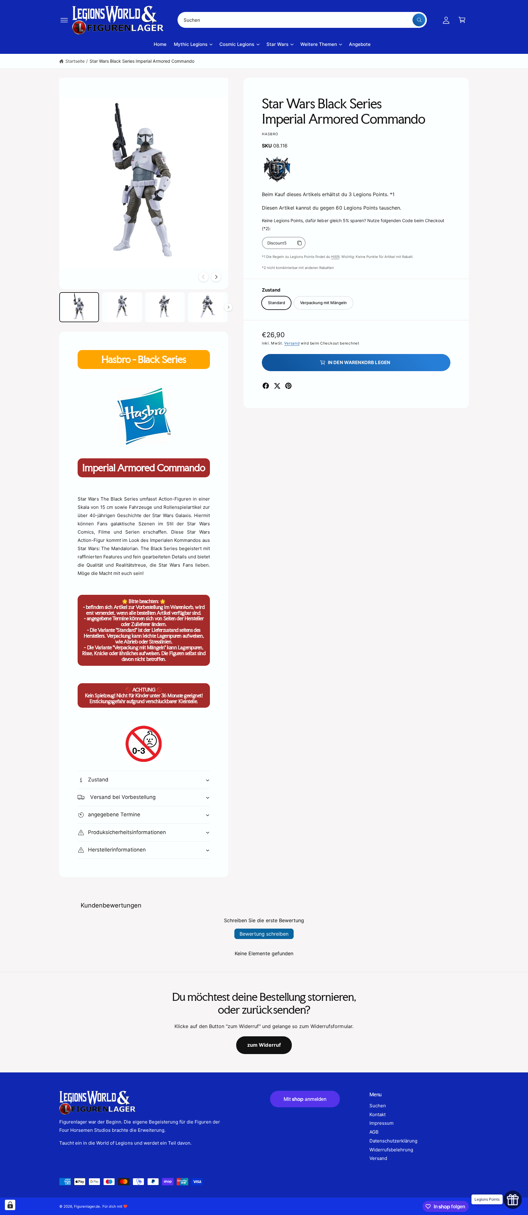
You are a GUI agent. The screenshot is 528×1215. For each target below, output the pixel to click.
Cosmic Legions (236, 44)
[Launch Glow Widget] (513, 1200)
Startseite (75, 61)
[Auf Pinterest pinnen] (288, 386)
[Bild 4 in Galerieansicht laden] (208, 307)
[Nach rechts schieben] (216, 277)
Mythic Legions (190, 44)
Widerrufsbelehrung (391, 1150)
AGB (374, 1132)
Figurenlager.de (87, 1206)
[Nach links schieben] (203, 277)
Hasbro (270, 134)
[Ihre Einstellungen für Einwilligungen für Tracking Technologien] (10, 1205)
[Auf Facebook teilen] (266, 386)
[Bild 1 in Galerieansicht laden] (79, 307)
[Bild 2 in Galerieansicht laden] (122, 307)
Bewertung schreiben (264, 934)
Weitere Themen (318, 44)
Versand (291, 343)
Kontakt (377, 1114)
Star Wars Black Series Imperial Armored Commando (142, 61)
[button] (64, 20)
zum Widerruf (264, 1045)
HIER (335, 257)
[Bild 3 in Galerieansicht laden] (165, 307)
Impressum (381, 1123)
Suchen (377, 1106)
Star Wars (277, 44)
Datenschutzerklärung (393, 1141)
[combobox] (302, 20)
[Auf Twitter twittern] (277, 386)
